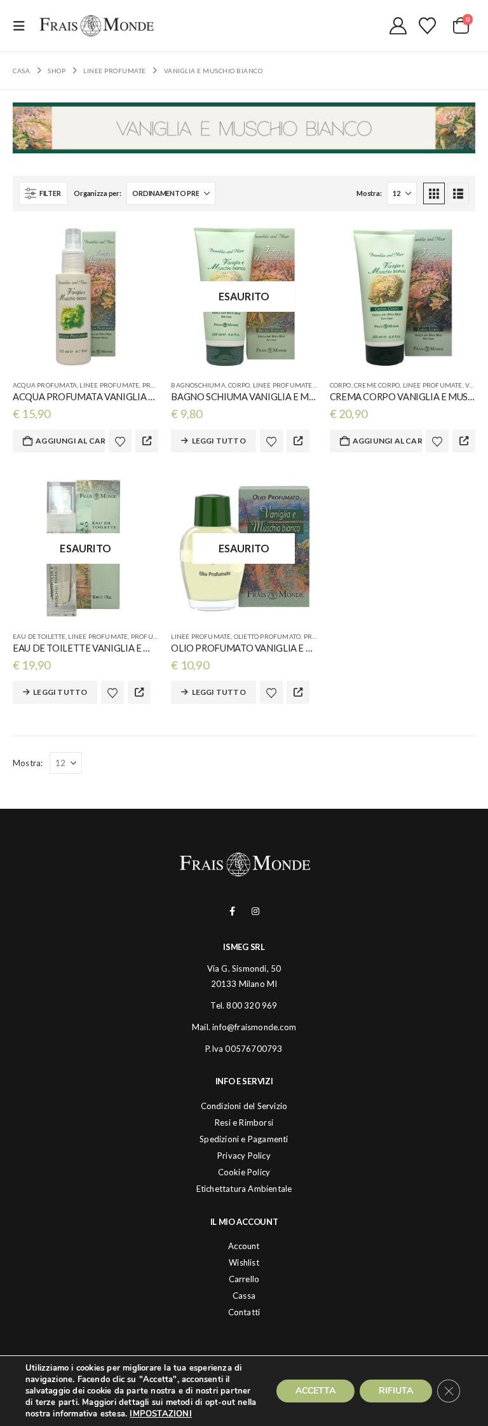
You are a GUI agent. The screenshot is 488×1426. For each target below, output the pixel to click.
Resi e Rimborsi (244, 1122)
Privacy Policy (244, 1155)
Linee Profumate (109, 385)
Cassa (244, 1295)
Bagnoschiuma (198, 385)
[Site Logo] (96, 25)
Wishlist (244, 1262)
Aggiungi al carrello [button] (70, 440)
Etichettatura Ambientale (244, 1189)
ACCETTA (315, 1391)
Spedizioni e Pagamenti (244, 1139)
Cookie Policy (244, 1172)
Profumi (157, 385)
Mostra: (368, 193)
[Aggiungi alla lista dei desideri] (120, 441)
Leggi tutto (219, 440)
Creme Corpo (377, 385)
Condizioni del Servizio (244, 1106)
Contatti (244, 1312)
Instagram (256, 911)
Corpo (239, 385)
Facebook (231, 911)
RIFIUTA (396, 1391)
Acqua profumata (45, 385)
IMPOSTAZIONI (160, 1414)
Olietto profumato (267, 636)
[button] (23, 26)
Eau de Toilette (39, 636)
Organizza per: (97, 193)
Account (243, 1246)
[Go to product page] (85, 297)
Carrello (244, 1279)
